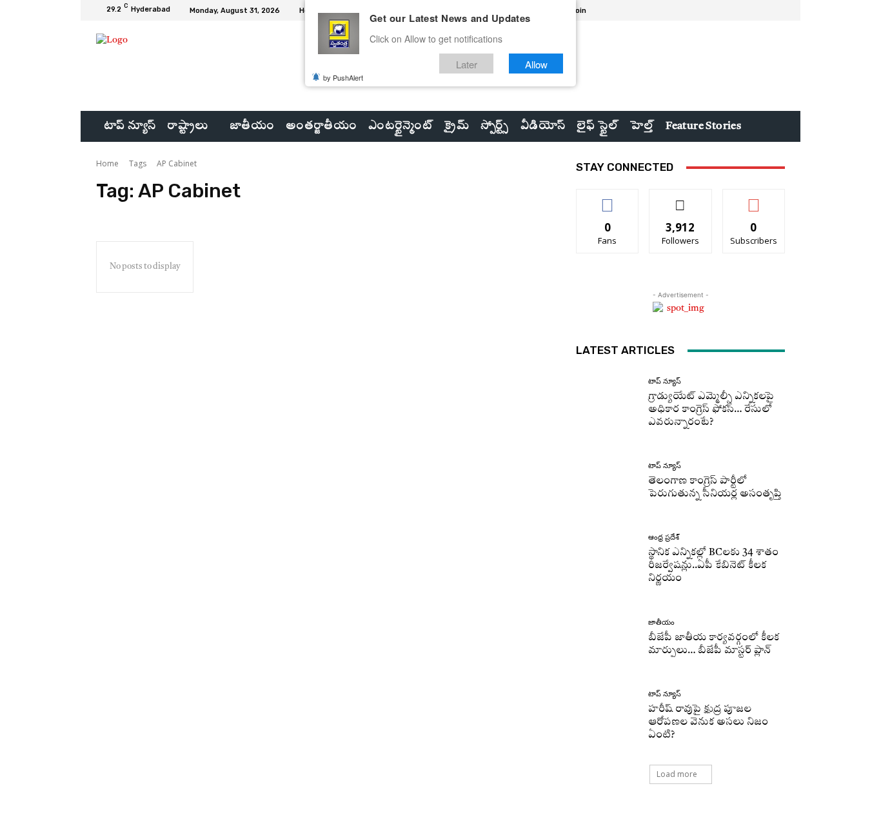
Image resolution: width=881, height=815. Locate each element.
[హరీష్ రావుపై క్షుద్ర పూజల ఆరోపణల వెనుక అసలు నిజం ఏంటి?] (607, 716)
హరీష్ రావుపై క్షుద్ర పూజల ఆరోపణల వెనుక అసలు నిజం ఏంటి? (708, 722)
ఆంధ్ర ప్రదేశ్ (663, 537)
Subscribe (754, 199)
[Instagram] (746, 10)
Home (107, 163)
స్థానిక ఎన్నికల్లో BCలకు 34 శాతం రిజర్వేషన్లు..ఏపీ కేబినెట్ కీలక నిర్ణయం (713, 566)
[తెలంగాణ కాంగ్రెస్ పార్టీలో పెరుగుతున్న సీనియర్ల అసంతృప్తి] (607, 481)
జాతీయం (661, 622)
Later (466, 63)
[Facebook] (730, 10)
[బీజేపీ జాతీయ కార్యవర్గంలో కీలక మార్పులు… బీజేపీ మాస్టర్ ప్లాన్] (607, 638)
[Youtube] (777, 10)
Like (607, 199)
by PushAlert (343, 77)
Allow (536, 63)
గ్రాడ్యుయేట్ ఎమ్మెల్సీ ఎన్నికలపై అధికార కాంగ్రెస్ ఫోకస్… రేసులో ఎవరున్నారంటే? (711, 409)
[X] (761, 10)
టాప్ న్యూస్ (664, 381)
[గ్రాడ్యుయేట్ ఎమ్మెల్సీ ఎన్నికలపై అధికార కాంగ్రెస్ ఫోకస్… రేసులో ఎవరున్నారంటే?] (607, 403)
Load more (677, 774)
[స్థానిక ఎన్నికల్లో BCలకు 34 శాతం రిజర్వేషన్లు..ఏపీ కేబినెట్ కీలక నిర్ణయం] (607, 559)
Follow (681, 199)
